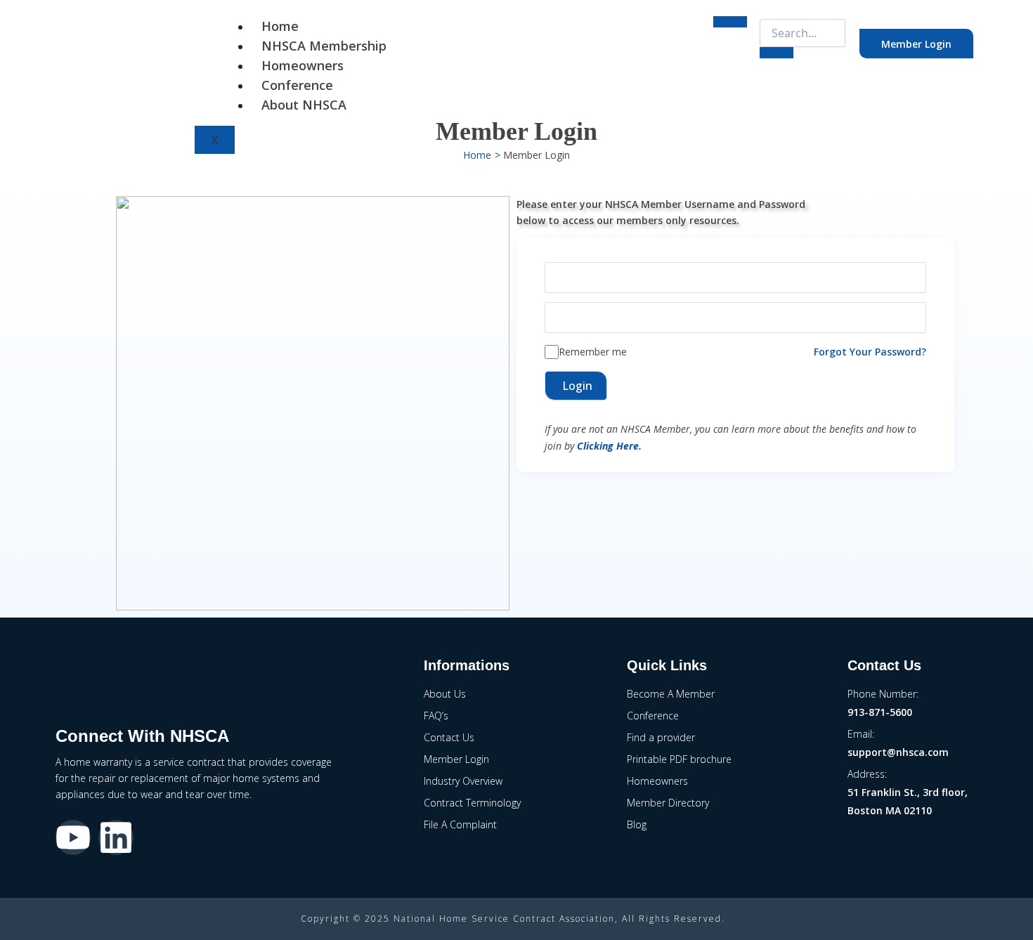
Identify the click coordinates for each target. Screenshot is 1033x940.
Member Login (916, 44)
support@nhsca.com (898, 752)
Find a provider (661, 737)
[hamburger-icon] (730, 21)
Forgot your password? (870, 351)
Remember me (593, 351)
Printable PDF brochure (679, 759)
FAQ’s (436, 715)
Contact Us (449, 737)
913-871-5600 (879, 712)
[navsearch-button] (753, 29)
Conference (297, 85)
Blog (637, 824)
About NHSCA (303, 104)
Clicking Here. (609, 445)
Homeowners (302, 65)
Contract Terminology (472, 802)
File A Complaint (460, 824)
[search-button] (776, 52)
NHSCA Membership (323, 45)
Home (280, 26)
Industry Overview (463, 781)
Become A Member (671, 693)
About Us (445, 693)
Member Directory (668, 802)
